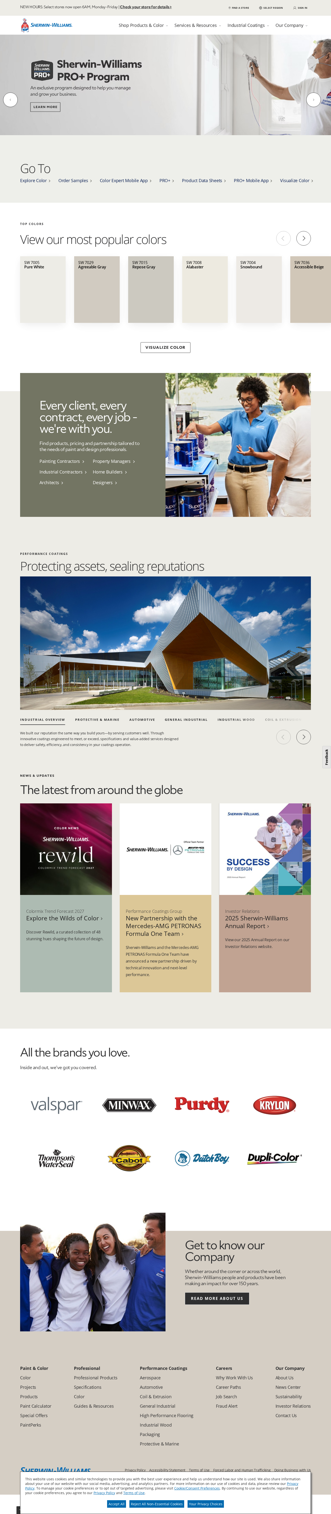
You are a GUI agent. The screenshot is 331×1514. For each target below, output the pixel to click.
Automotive (142, 719)
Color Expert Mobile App (124, 180)
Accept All (117, 1504)
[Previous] (10, 100)
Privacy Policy (104, 1493)
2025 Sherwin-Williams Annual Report (256, 922)
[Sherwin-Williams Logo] (46, 27)
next (303, 737)
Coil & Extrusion (283, 719)
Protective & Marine (97, 719)
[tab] (143, 25)
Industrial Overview (42, 719)
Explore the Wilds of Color (62, 918)
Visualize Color (294, 180)
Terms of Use (134, 1493)
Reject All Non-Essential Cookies (157, 1504)
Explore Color (33, 180)
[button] (271, 8)
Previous (283, 238)
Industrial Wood (236, 719)
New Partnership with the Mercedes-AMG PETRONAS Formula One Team (163, 926)
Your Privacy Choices (205, 1504)
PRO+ (164, 180)
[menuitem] (66, 461)
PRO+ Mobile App (251, 180)
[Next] (313, 100)
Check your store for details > (146, 7)
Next (303, 238)
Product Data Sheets (202, 180)
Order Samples (73, 180)
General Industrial (186, 719)
